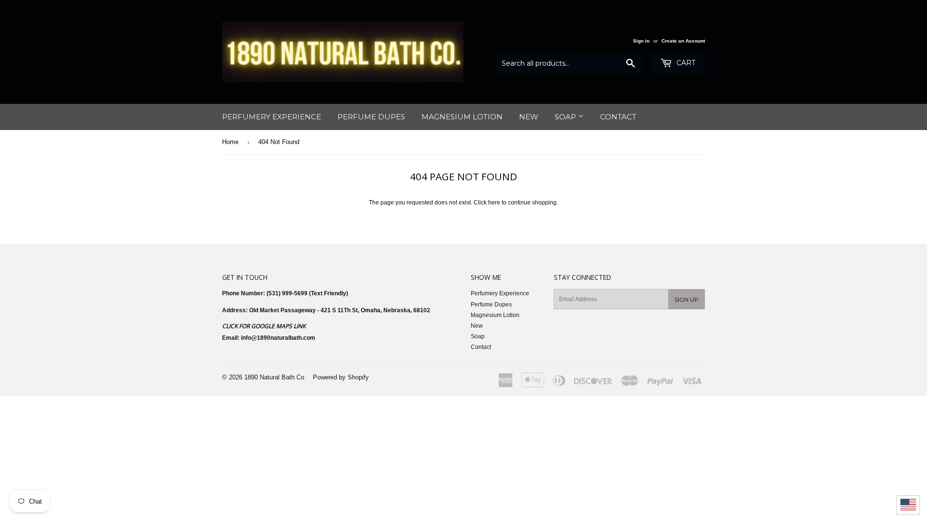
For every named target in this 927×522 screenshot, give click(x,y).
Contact (618, 116)
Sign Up (686, 299)
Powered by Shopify (341, 377)
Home (230, 141)
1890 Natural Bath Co (274, 377)
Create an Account (683, 41)
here (494, 202)
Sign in (641, 41)
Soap (566, 116)
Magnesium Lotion (462, 116)
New (528, 116)
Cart (684, 62)
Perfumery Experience (271, 116)
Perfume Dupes (371, 116)
